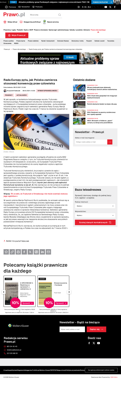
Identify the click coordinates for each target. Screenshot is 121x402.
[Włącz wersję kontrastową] (79, 7)
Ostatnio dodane (84, 80)
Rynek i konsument (47, 41)
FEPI (51, 370)
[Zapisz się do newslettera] (109, 142)
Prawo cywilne (9, 41)
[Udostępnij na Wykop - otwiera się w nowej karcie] (36, 252)
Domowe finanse (63, 41)
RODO (16, 43)
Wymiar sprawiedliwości (47, 91)
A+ (85, 7)
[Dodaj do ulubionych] (6, 252)
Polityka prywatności (73, 370)
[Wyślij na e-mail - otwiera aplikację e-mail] (48, 252)
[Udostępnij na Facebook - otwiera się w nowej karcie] (24, 252)
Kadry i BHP (28, 30)
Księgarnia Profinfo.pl (32, 370)
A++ (89, 7)
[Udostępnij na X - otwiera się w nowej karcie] (30, 252)
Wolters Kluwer (44, 370)
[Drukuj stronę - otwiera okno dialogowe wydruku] (18, 252)
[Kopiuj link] (12, 252)
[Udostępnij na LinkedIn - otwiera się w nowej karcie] (42, 252)
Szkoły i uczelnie (76, 30)
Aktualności (22, 95)
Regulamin (21, 370)
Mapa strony (61, 370)
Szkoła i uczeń (99, 41)
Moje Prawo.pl (20, 36)
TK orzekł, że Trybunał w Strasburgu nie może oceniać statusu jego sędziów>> (36, 195)
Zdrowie (86, 30)
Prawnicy (9, 95)
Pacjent (89, 41)
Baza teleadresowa (88, 189)
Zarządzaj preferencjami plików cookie (101, 370)
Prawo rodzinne (33, 41)
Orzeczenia (7, 43)
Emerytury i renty (78, 41)
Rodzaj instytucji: (81, 202)
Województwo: (80, 211)
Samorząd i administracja (59, 30)
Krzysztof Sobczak (13, 91)
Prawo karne (20, 41)
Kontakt (14, 370)
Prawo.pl (7, 49)
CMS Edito (113, 377)
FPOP (55, 370)
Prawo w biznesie (41, 30)
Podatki (20, 30)
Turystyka (110, 41)
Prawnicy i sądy (10, 30)
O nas (5, 370)
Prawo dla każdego (98, 30)
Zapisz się (94, 329)
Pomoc (82, 370)
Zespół (9, 370)
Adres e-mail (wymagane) (84, 138)
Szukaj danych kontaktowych (93, 222)
